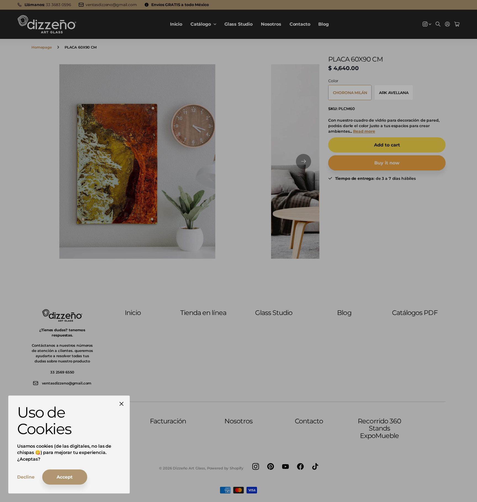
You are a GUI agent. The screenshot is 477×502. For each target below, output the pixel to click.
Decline (26, 477)
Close (121, 404)
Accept (65, 477)
